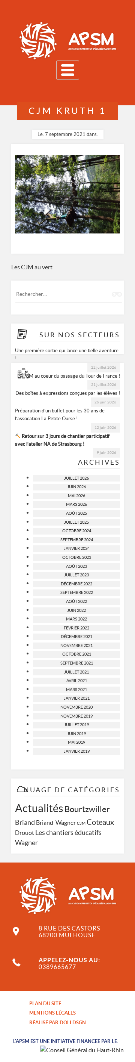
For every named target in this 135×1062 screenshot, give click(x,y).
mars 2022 (76, 619)
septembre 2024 (76, 540)
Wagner (26, 842)
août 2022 (76, 601)
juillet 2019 (76, 724)
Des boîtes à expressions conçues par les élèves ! (67, 393)
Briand (25, 822)
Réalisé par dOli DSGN (57, 1022)
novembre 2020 (76, 707)
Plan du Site (45, 1003)
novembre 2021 (76, 645)
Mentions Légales (52, 1013)
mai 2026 (76, 495)
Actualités (39, 808)
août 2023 (76, 566)
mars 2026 (76, 504)
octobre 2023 (76, 557)
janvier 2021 (77, 698)
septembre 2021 (76, 663)
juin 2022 (76, 610)
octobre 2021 (76, 654)
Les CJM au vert (31, 267)
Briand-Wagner (56, 822)
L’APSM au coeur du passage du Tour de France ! (68, 376)
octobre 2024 (76, 531)
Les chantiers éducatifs (68, 832)
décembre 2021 (76, 636)
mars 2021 (76, 689)
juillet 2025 (76, 522)
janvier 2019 (77, 751)
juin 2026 (76, 486)
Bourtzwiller (87, 809)
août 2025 (76, 513)
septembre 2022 (76, 592)
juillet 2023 (76, 575)
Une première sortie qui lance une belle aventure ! (66, 354)
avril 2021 (76, 680)
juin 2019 (76, 733)
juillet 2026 (76, 478)
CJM (81, 823)
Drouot (24, 832)
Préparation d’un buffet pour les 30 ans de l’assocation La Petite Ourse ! (60, 414)
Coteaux (100, 822)
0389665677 (57, 966)
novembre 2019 (76, 716)
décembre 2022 (76, 584)
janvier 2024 (77, 548)
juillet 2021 (76, 672)
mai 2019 (76, 742)
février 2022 (76, 628)
